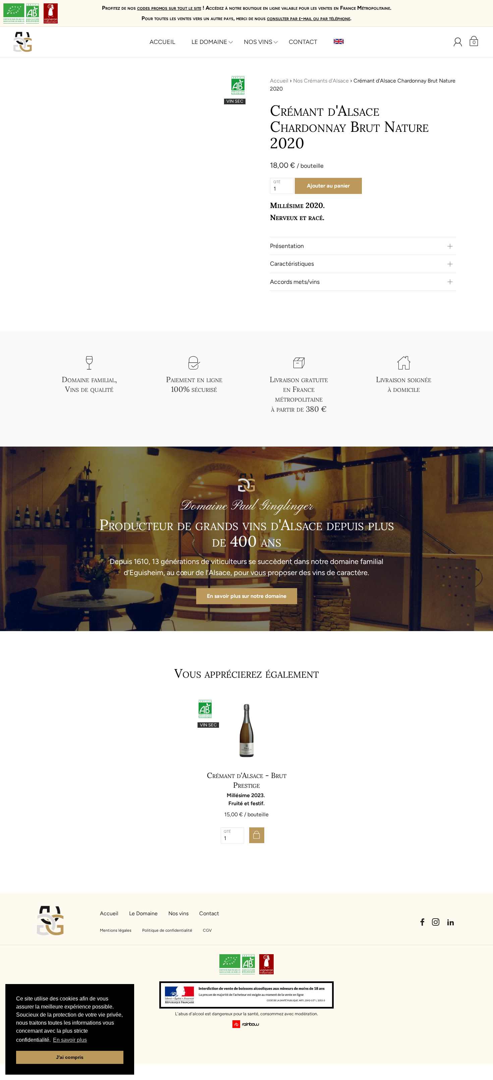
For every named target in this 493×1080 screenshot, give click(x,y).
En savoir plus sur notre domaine (246, 596)
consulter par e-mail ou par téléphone (308, 18)
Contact (303, 42)
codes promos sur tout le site (169, 8)
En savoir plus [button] (70, 1040)
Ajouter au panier (328, 186)
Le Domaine (209, 42)
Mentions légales (115, 930)
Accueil (162, 42)
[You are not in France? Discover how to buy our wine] (339, 42)
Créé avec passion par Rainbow (246, 1024)
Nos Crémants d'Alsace (321, 81)
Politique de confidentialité (167, 930)
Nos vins (258, 42)
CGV (207, 930)
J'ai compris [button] (70, 1057)
